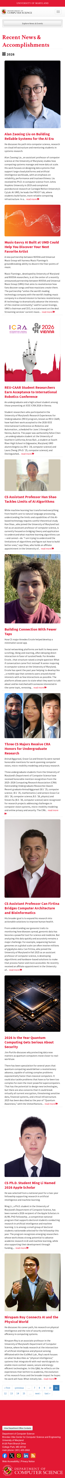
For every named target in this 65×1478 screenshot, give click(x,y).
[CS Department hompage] (32, 1469)
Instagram (18, 1455)
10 (50, 1387)
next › (38, 1393)
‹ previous (19, 1387)
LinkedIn (26, 1455)
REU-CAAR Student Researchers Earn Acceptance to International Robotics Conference (31, 392)
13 (11, 1393)
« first (7, 1387)
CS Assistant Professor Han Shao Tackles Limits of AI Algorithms (30, 499)
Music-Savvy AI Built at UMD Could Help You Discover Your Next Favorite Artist (32, 247)
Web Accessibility (10, 1461)
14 (17, 1393)
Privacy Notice (28, 1461)
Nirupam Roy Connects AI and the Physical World (31, 1319)
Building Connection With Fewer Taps (31, 631)
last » (47, 1393)
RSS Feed (33, 1455)
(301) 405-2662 (22, 1450)
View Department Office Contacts (17, 1428)
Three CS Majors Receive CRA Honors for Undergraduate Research (27, 749)
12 (5, 1393)
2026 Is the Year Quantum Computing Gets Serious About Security (29, 1042)
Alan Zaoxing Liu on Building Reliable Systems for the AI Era (29, 136)
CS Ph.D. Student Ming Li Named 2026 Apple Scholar (30, 1185)
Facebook (4, 1455)
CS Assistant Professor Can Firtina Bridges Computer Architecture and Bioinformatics (32, 908)
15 (24, 1393)
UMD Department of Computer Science (26, 12)
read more (31, 199)
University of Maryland (33, 3)
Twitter (11, 1455)
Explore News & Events (32, 23)
